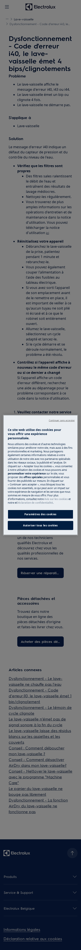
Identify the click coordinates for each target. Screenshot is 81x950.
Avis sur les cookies (56, 499)
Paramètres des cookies (40, 514)
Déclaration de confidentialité (35, 502)
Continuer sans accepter (62, 420)
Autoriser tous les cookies (40, 525)
